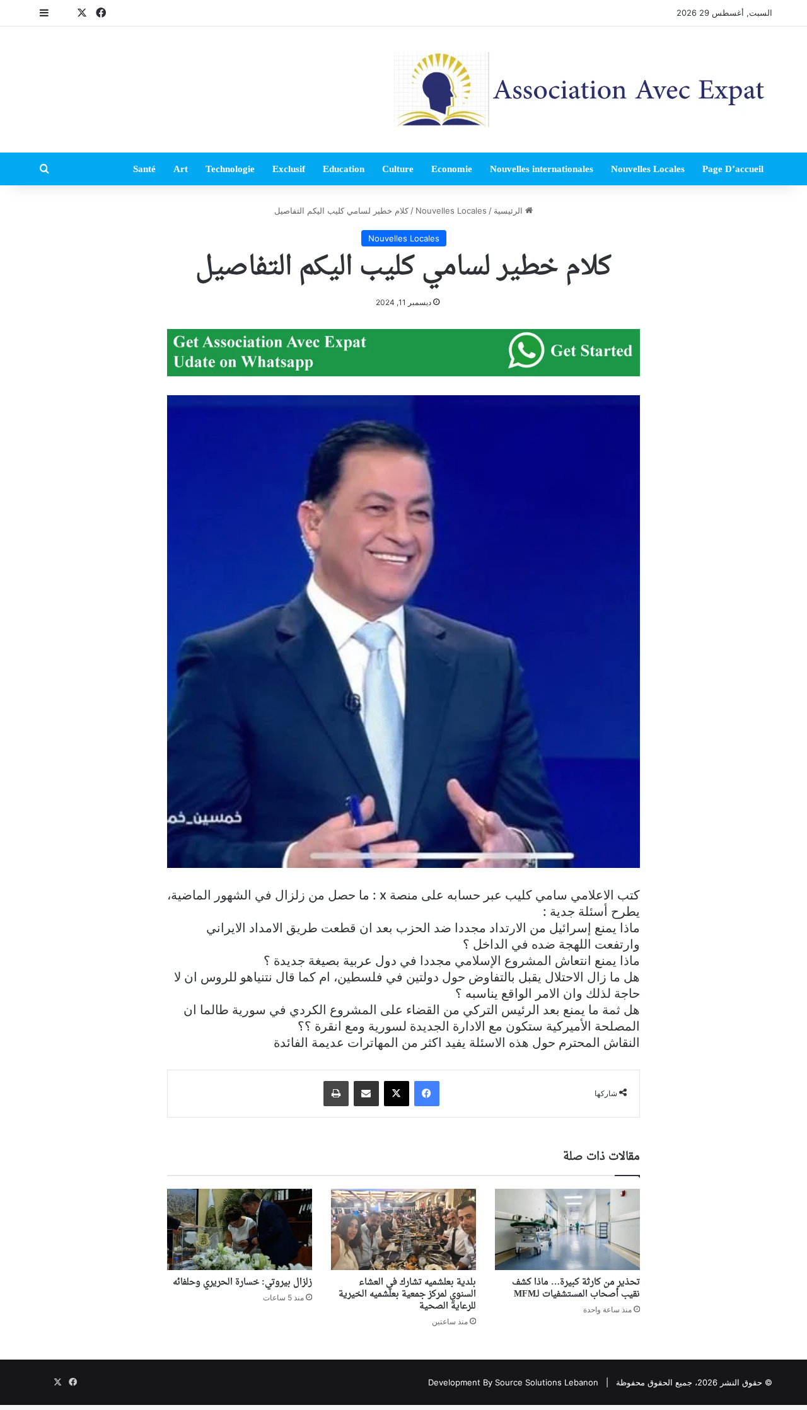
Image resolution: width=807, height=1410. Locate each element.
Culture (398, 169)
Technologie (230, 169)
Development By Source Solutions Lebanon (513, 1382)
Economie (451, 169)
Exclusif (288, 169)
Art (180, 169)
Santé (144, 169)
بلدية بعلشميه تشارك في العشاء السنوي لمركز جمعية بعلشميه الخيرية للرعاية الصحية (407, 1294)
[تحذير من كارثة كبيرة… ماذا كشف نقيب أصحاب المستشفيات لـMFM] (567, 1230)
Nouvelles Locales (648, 169)
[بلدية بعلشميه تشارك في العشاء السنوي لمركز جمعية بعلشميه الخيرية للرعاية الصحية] (403, 1230)
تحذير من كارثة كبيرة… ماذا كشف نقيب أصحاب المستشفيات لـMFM (576, 1288)
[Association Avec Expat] (583, 89)
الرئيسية (509, 210)
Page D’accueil (732, 169)
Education (343, 169)
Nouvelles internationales (541, 169)
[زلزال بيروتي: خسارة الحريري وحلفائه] (239, 1230)
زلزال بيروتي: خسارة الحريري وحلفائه (242, 1282)
